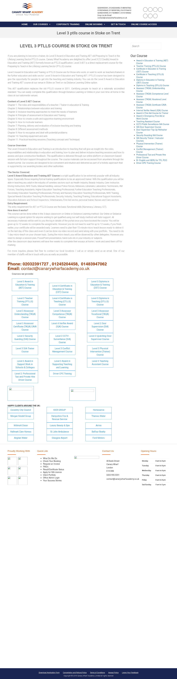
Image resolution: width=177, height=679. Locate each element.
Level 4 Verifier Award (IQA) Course (62, 325)
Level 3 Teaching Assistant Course (100, 363)
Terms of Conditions (97, 672)
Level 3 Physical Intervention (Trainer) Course (100, 351)
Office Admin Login (51, 477)
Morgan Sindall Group (20, 416)
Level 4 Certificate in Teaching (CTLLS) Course (62, 301)
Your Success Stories (52, 480)
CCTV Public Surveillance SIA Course (152, 124)
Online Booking (93, 24)
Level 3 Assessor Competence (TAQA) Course (62, 314)
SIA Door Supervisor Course (148, 126)
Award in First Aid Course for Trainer (152, 113)
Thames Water (99, 416)
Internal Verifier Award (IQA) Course (152, 110)
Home (25, 24)
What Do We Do (50, 458)
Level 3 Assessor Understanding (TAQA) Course (25, 314)
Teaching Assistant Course (148, 121)
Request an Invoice (51, 463)
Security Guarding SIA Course (149, 135)
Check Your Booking (52, 461)
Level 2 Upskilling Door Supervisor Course (100, 337)
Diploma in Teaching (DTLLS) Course (152, 85)
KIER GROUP (59, 410)
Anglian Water (20, 438)
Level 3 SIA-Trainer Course (25, 350)
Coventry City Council (21, 410)
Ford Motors (99, 438)
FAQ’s (45, 466)
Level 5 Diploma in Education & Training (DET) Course (100, 284)
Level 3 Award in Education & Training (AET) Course (25, 284)
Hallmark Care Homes (20, 431)
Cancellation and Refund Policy (75, 672)
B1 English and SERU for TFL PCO (151, 160)
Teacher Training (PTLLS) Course (151, 66)
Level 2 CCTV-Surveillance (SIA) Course (62, 339)
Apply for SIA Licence (52, 472)
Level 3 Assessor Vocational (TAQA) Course (100, 314)
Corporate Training (68, 24)
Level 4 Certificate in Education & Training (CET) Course (62, 289)
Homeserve (98, 410)
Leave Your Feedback (130, 672)
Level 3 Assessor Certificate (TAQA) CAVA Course (25, 326)
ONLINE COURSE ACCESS (144, 24)
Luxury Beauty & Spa (60, 425)
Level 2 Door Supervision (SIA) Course (100, 326)
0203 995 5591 (112, 475)
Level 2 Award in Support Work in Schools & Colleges (25, 364)
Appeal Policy (113, 672)
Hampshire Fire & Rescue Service (59, 418)
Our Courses (40, 24)
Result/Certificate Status (53, 469)
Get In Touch (118, 24)
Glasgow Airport (59, 438)
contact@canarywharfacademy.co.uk (122, 479)
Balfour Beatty (98, 431)
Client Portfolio (49, 474)
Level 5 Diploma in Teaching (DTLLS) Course (100, 301)
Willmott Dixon (21, 425)
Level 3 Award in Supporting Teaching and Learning (62, 364)
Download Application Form (49, 672)
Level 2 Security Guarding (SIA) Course (25, 337)
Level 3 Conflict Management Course (62, 350)
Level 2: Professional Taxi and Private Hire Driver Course (25, 376)
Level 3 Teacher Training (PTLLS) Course (25, 301)
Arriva (98, 425)
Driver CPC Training (62, 373)
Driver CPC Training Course (148, 163)
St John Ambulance (59, 431)
